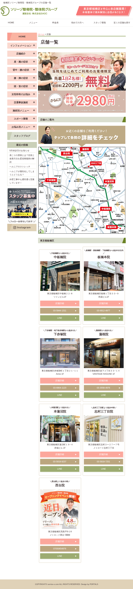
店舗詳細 (59, 303)
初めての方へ (77, 22)
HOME (11, 22)
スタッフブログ (22, 136)
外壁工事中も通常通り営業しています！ (21, 181)
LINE (59, 318)
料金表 (55, 22)
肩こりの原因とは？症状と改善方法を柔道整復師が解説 (21, 158)
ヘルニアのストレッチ (19, 167)
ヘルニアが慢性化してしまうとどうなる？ (21, 173)
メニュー (33, 22)
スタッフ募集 (100, 22)
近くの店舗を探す (122, 22)
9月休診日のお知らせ (19, 150)
